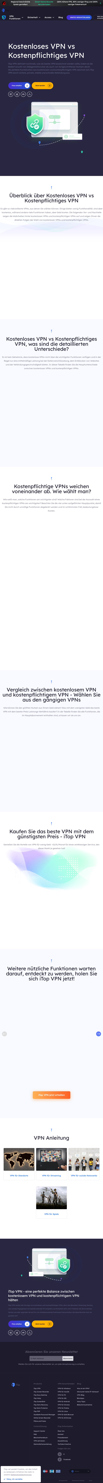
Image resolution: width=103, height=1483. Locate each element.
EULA (90, 1480)
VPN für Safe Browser (66, 1415)
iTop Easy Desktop (40, 1395)
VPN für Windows (64, 1388)
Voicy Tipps (81, 1401)
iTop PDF (37, 1411)
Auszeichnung (63, 1441)
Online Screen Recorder (42, 1418)
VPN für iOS (62, 1398)
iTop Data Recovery (41, 1405)
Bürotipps (80, 1398)
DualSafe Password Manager (44, 1415)
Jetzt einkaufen (51, 914)
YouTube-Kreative (64, 1444)
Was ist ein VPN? (83, 1388)
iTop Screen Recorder (41, 1392)
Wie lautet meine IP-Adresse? (88, 1392)
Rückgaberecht (63, 1480)
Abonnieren (67, 1358)
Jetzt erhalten (44, 776)
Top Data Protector (41, 1408)
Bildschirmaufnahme (84, 1405)
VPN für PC (62, 1395)
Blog (60, 17)
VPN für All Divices (64, 1418)
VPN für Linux (63, 1411)
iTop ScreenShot (39, 1401)
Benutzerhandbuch (40, 1438)
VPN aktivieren (39, 1441)
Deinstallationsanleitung (43, 1444)
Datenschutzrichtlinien (78, 1480)
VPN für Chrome (64, 1405)
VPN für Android (64, 1401)
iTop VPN (37, 1388)
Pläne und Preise (40, 1421)
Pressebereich (63, 1438)
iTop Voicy (37, 1398)
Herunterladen (44, 787)
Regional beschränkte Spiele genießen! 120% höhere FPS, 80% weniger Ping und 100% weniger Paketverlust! (54, 3)
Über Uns (61, 1431)
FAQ (35, 1434)
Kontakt (61, 1434)
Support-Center (39, 1431)
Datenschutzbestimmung (21, 1475)
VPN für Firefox (63, 1408)
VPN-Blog (80, 1395)
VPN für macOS (63, 1392)
